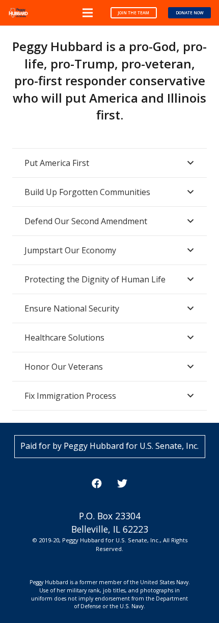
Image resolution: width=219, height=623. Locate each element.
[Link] (18, 13)
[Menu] (87, 13)
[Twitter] (122, 483)
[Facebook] (97, 483)
